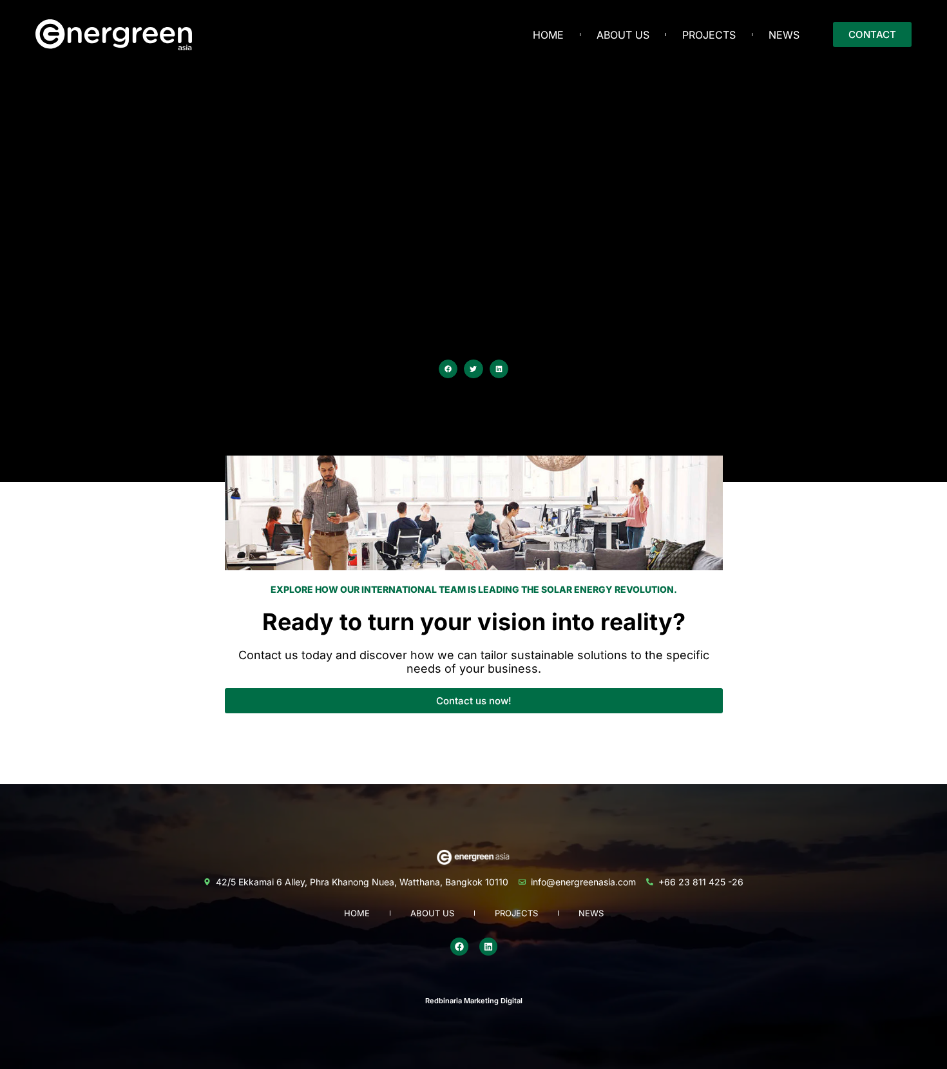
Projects (709, 34)
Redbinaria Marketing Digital (473, 1000)
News (784, 34)
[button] (448, 369)
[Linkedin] (488, 947)
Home (548, 34)
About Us (623, 34)
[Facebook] (459, 947)
